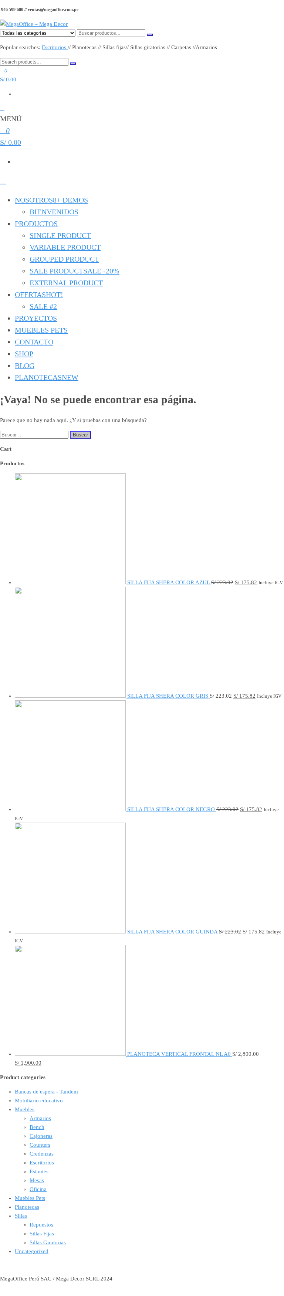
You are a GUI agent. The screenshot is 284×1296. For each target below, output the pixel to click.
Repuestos (41, 1225)
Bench (37, 1127)
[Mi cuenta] (2, 108)
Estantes (39, 1171)
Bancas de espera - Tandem (46, 1092)
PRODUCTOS (36, 224)
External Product (66, 283)
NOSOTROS (51, 200)
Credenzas (42, 1154)
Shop (24, 354)
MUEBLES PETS (41, 330)
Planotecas (46, 377)
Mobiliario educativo (39, 1100)
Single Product (60, 235)
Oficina (38, 1189)
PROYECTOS (36, 318)
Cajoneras (41, 1136)
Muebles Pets (30, 1198)
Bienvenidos (54, 212)
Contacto (34, 342)
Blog (24, 365)
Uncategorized (31, 1251)
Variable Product (65, 247)
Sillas (21, 1216)
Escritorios (55, 47)
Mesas (37, 1180)
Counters (40, 1145)
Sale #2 (43, 306)
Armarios (40, 1118)
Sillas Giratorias (48, 1242)
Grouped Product (64, 259)
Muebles (24, 1109)
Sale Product (74, 271)
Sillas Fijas (42, 1234)
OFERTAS (39, 294)
